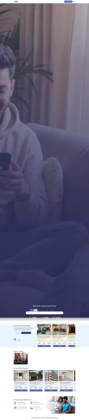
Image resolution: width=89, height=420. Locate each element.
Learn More (17, 332)
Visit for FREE (21, 390)
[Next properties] (75, 333)
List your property (68, 1)
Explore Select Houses (26, 332)
